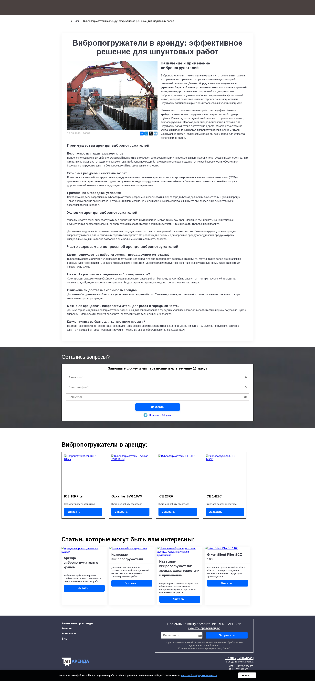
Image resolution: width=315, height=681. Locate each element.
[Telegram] (156, 133)
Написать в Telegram (160, 415)
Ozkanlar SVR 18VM (126, 496)
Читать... (84, 588)
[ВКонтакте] (142, 133)
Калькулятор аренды (78, 623)
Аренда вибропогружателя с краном (81, 562)
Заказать (73, 511)
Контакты (69, 633)
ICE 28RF (165, 496)
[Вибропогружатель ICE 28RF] (177, 473)
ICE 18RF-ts (73, 496)
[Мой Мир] (146, 133)
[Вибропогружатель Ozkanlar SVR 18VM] (130, 473)
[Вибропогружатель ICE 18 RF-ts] (83, 473)
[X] (151, 133)
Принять (247, 675)
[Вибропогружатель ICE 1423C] (225, 473)
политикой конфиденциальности (199, 675)
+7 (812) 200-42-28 (239, 658)
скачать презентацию (204, 628)
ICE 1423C (214, 496)
